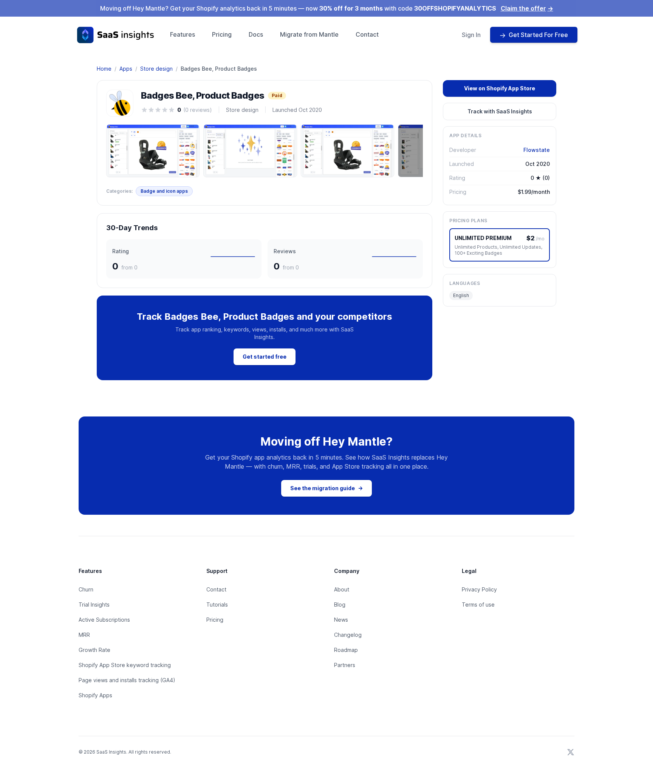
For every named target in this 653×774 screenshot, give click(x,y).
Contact (367, 34)
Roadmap (346, 650)
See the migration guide (326, 488)
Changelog (348, 635)
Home (104, 68)
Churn (86, 589)
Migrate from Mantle (309, 34)
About (341, 589)
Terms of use (478, 604)
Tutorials (217, 604)
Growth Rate (94, 650)
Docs (256, 34)
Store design (156, 68)
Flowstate (536, 150)
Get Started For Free (538, 35)
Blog (339, 604)
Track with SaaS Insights (499, 111)
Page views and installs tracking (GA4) (127, 680)
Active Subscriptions (104, 619)
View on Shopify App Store (499, 88)
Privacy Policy (479, 589)
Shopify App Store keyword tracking (125, 665)
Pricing (222, 34)
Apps (125, 68)
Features (182, 34)
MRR (84, 635)
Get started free (264, 356)
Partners (344, 665)
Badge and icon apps (164, 191)
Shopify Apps (95, 695)
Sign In (471, 35)
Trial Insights (94, 604)
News (341, 619)
